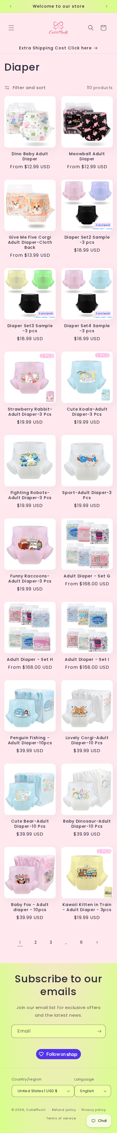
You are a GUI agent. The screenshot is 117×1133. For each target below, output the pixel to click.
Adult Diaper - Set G (87, 576)
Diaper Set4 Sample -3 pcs (87, 328)
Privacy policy (94, 1109)
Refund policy (64, 1109)
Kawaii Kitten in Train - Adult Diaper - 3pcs (87, 907)
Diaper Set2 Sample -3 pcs (87, 240)
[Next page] (97, 942)
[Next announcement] (106, 6)
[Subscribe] (99, 1031)
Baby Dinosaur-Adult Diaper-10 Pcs (87, 824)
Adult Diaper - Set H (30, 659)
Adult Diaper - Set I (87, 659)
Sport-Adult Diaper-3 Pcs (87, 495)
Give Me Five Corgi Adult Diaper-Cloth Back (30, 242)
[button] (11, 28)
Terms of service (61, 1118)
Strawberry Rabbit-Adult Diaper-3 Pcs (30, 412)
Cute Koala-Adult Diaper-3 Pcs (87, 412)
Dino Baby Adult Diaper (30, 156)
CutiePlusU (35, 1109)
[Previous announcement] (10, 6)
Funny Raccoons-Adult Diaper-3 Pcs (30, 578)
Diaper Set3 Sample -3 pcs (30, 328)
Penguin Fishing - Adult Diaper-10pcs (30, 740)
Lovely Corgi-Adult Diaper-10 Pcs (87, 740)
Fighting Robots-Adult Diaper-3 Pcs (30, 495)
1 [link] (20, 942)
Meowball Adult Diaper (87, 156)
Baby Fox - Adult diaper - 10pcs (30, 907)
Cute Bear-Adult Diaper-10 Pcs (30, 824)
